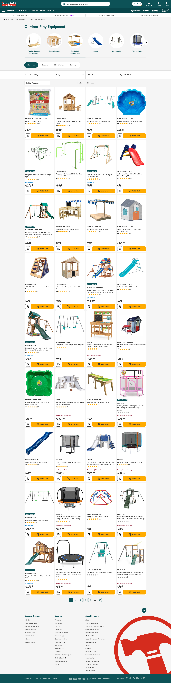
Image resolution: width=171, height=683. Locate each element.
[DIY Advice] (24, 10)
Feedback (46, 678)
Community (28, 678)
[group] (52, 65)
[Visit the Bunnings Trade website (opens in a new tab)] (165, 10)
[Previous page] (66, 600)
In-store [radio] (45, 65)
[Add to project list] (27, 135)
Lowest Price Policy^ (22, 15)
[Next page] (105, 600)
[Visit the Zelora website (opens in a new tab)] (146, 10)
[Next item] (146, 42)
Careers (54, 678)
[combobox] (85, 4)
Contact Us (38, 678)
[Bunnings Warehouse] (9, 6)
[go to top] (144, 610)
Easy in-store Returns (151, 15)
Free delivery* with (62, 15)
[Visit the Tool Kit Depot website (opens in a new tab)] (156, 10)
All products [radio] (31, 65)
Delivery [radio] (73, 65)
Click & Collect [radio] (59, 65)
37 (100, 600)
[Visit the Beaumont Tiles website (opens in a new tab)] (136, 10)
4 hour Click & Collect (108, 15)
